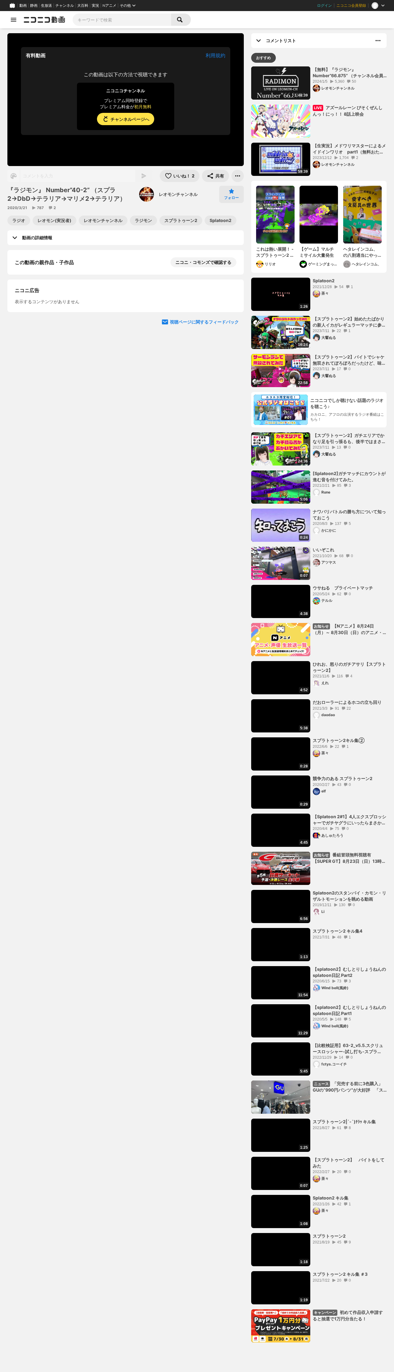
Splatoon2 (324, 280)
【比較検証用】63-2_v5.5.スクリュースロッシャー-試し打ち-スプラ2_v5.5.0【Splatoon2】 (348, 1048)
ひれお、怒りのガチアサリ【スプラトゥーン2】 (349, 667)
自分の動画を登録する (49, 325)
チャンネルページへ (130, 119)
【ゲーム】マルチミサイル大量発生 (317, 252)
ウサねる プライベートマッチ (343, 587)
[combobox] (122, 20)
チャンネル (64, 5)
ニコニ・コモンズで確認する (203, 262)
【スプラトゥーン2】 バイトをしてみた (348, 1162)
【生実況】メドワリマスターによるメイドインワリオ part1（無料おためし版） (349, 149)
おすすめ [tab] (263, 57)
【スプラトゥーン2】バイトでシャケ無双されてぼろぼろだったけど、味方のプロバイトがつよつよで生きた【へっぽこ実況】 (349, 360)
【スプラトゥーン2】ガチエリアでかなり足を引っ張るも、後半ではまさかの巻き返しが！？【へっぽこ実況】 (349, 438)
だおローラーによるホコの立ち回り (347, 702)
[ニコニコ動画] (44, 20)
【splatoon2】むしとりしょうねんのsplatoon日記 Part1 (349, 1010)
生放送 (46, 5)
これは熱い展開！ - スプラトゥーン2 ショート (275, 252)
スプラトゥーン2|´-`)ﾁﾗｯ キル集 (344, 1121)
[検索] (181, 20)
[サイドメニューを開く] (13, 20)
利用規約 (215, 55)
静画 (34, 5)
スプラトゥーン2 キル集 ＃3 (340, 1274)
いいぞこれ (323, 549)
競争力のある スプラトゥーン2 (342, 778)
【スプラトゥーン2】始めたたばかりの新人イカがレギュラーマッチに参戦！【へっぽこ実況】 (348, 322)
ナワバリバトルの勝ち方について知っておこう (349, 514)
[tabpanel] (319, 704)
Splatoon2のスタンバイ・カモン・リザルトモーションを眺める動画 (349, 896)
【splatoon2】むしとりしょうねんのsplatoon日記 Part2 (349, 972)
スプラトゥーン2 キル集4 (337, 931)
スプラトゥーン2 (329, 1236)
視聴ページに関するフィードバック (204, 388)
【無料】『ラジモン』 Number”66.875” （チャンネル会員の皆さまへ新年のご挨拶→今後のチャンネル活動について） (349, 72)
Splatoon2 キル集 (330, 1197)
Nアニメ (109, 5)
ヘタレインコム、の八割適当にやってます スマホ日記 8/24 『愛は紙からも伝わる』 (361, 252)
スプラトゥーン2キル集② (338, 740)
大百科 (82, 5)
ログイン (324, 5)
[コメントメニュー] (378, 40)
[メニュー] (237, 176)
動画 (23, 5)
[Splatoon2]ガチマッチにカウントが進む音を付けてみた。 (349, 476)
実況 (95, 5)
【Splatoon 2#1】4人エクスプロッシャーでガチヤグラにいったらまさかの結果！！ (349, 820)
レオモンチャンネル (178, 194)
